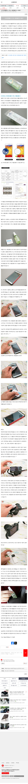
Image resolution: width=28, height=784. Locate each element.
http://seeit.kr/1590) (10, 661)
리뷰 (4, 7)
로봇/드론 (14, 683)
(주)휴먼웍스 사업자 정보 (9, 765)
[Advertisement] (14, 746)
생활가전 (5, 685)
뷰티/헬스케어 (14, 685)
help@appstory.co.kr (8, 767)
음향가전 (14, 678)
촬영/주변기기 (14, 680)
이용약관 (11, 776)
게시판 (17, 5)
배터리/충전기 (5, 680)
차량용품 (23, 678)
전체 (5, 678)
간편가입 (7, 762)
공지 (17, 7)
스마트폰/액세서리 (23, 680)
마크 (24, 5)
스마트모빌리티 (4, 683)
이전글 (7, 670)
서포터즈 (14, 2)
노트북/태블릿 (23, 685)
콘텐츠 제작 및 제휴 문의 (19, 776)
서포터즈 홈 (3, 5)
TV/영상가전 (23, 683)
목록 (26, 14)
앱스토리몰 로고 (3, 766)
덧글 (7, 647)
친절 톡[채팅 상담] (5, 773)
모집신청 (10, 5)
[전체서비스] (1, 2)
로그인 (3, 762)
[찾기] (24, 8)
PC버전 (17, 762)
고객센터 (12, 762)
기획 (5, 687)
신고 (25, 663)
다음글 (12, 668)
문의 (10, 7)
